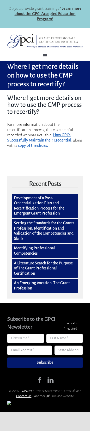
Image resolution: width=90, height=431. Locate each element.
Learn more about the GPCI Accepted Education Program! (48, 13)
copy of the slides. (33, 145)
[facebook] (40, 380)
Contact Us (23, 396)
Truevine (56, 396)
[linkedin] (51, 380)
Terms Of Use (71, 390)
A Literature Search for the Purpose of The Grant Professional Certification (43, 268)
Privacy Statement (47, 390)
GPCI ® (27, 390)
